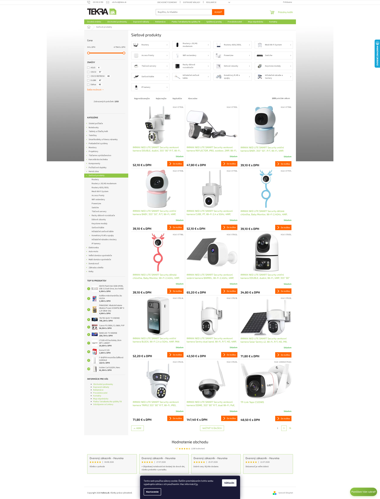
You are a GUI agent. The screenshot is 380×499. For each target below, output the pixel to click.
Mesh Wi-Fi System (100, 191)
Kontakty (97, 395)
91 (290, 428)
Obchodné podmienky (167, 2)
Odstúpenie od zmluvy (103, 404)
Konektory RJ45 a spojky (103, 235)
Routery (95, 179)
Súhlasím (229, 483)
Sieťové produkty (97, 175)
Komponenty (94, 163)
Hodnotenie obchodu (190, 441)
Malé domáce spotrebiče (100, 259)
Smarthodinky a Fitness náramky (103, 139)
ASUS (95, 67)
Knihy (91, 271)
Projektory (93, 151)
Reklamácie (211, 2)
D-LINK (96, 80)
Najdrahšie (177, 98)
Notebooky (94, 127)
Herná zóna (94, 171)
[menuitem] (94, 21)
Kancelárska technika (98, 159)
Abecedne (192, 98)
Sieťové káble (98, 227)
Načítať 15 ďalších (212, 428)
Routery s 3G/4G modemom (104, 183)
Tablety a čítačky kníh (98, 131)
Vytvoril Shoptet (285, 492)
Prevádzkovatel (100, 392)
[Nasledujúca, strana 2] (284, 428)
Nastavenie (152, 491)
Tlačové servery (99, 211)
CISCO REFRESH (100, 76)
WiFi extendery (98, 199)
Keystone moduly (99, 223)
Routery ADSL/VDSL (100, 187)
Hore (138, 428)
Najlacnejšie (161, 98)
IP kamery (96, 243)
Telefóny (93, 135)
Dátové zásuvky (99, 219)
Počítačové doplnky (97, 167)
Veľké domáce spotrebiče (100, 255)
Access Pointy (98, 195)
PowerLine (96, 203)
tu (196, 484)
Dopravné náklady (191, 2)
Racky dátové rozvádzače (103, 215)
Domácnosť (94, 263)
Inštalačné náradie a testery (104, 239)
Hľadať (218, 12)
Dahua (96, 84)
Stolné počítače (96, 123)
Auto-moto (93, 251)
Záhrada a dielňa (96, 267)
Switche (95, 207)
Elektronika (94, 247)
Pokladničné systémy (98, 143)
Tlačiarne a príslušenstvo (100, 155)
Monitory (93, 147)
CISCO (96, 71)
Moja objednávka (100, 398)
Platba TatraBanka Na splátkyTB (107, 401)
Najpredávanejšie (142, 98)
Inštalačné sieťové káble (103, 231)
